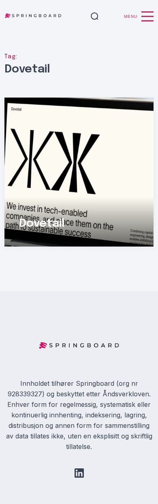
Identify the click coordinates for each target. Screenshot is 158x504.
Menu (130, 16)
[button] (94, 16)
